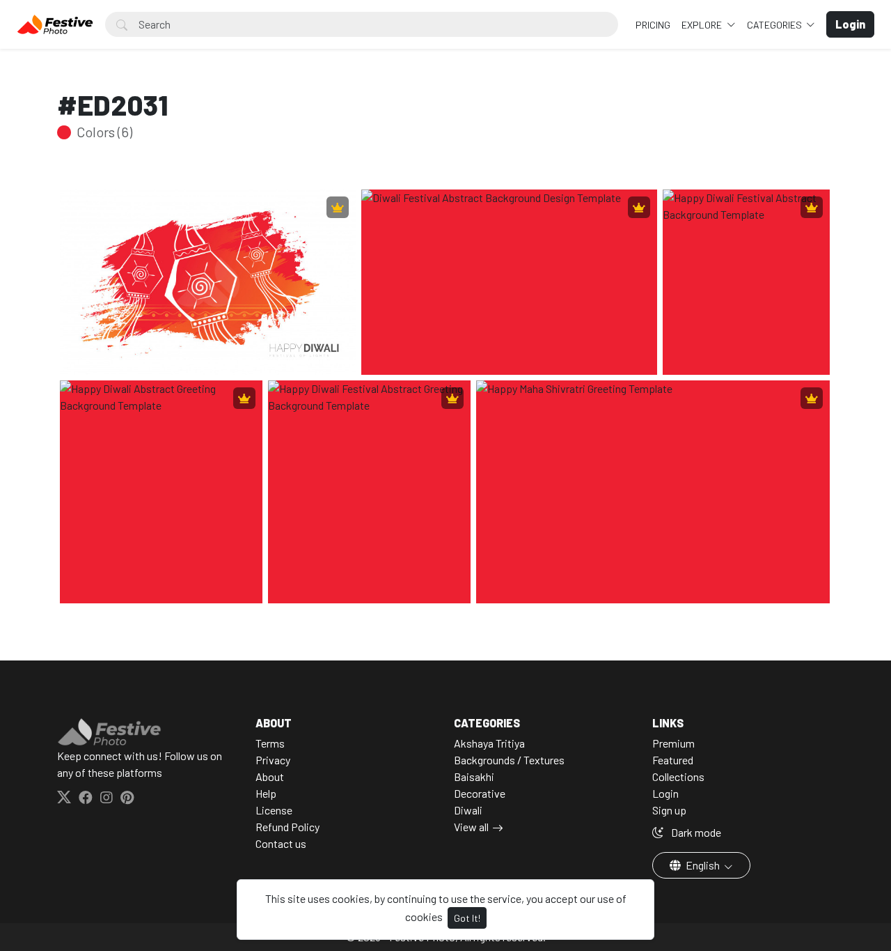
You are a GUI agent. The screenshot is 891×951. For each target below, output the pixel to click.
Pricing (653, 25)
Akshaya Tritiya (489, 743)
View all (471, 826)
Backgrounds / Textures (509, 759)
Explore (702, 25)
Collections (678, 776)
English (703, 865)
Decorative (479, 793)
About (269, 776)
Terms (270, 743)
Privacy (272, 759)
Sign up (669, 810)
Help (265, 793)
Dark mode (695, 832)
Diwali (468, 810)
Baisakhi (474, 776)
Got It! (467, 918)
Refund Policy (287, 826)
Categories (775, 25)
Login (665, 793)
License (273, 810)
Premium (673, 743)
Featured (672, 759)
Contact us (280, 843)
